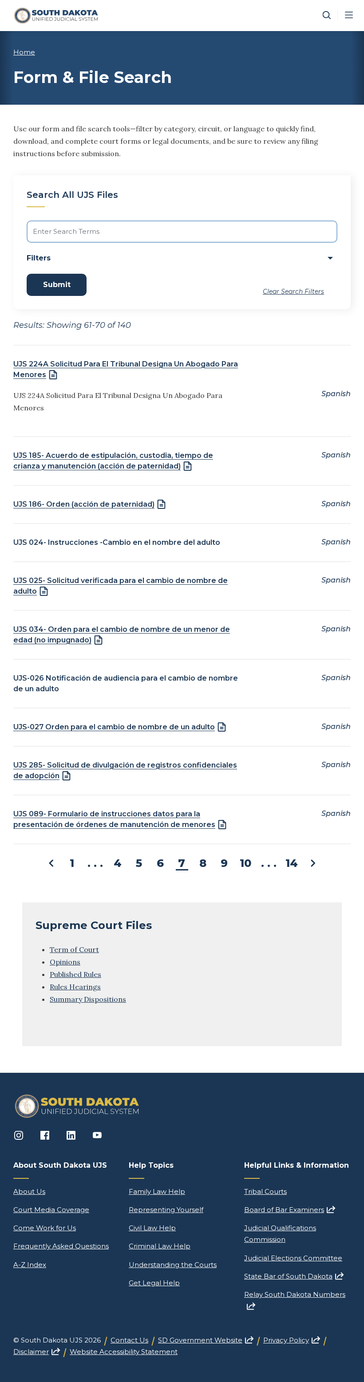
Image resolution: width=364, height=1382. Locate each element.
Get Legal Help (154, 1283)
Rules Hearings (75, 986)
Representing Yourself (166, 1209)
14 (291, 863)
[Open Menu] (349, 15)
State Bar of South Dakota (294, 1276)
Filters (39, 258)
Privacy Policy (291, 1340)
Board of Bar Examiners (289, 1209)
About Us (29, 1191)
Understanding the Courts (173, 1264)
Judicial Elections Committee (293, 1258)
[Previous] (51, 863)
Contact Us (129, 1340)
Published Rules (75, 974)
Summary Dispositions (88, 999)
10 (245, 863)
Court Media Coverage (51, 1209)
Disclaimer (36, 1351)
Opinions (65, 961)
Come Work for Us (44, 1228)
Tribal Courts (265, 1191)
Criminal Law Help (159, 1246)
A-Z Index (29, 1264)
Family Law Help (157, 1191)
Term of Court (74, 949)
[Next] (313, 863)
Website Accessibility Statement (124, 1351)
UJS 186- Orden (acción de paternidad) (83, 504)
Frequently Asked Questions (61, 1246)
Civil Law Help (152, 1228)
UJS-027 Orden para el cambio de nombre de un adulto (114, 727)
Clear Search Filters (293, 291)
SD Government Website (205, 1340)
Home (24, 52)
